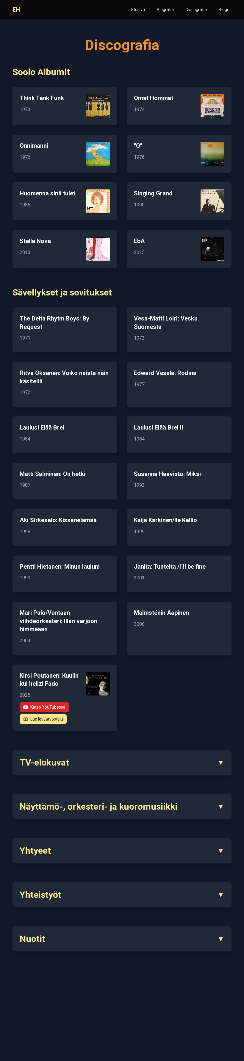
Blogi (223, 9)
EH (16, 9)
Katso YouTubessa (47, 707)
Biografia (165, 9)
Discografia (196, 9)
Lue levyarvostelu (46, 719)
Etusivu (138, 9)
